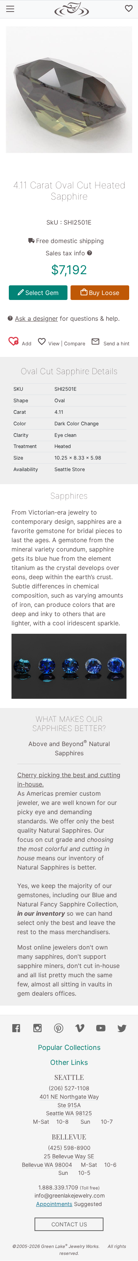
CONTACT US (69, 1224)
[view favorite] (128, 9)
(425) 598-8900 (69, 1147)
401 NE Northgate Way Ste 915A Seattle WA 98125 (69, 1104)
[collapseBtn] (10, 9)
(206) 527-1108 (69, 1088)
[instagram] (37, 1029)
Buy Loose (104, 293)
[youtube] (100, 1029)
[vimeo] (79, 1029)
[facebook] (16, 1029)
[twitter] (122, 1029)
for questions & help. (67, 318)
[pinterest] (58, 1029)
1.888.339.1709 (58, 1187)
